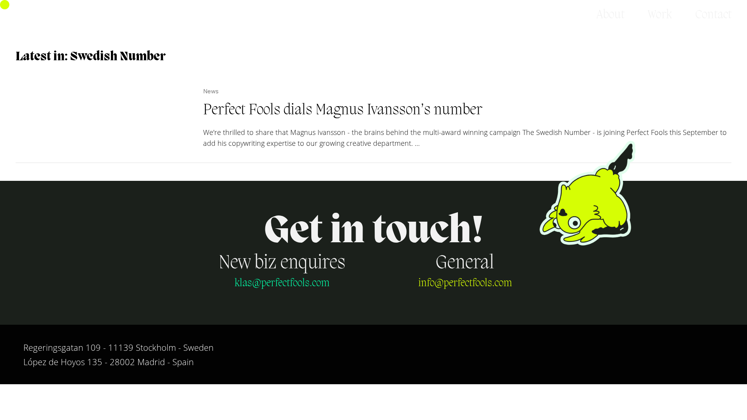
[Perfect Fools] (53, 15)
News (211, 91)
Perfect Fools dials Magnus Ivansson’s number (342, 110)
